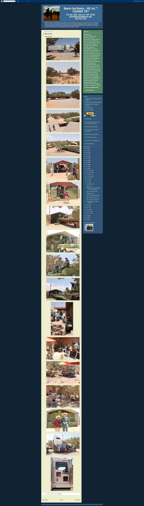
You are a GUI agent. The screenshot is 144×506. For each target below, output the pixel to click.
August (89, 178)
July (88, 180)
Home (61, 499)
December (89, 170)
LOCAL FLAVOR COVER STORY (93, 102)
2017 (87, 158)
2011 (87, 215)
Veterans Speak (89, 107)
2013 (87, 166)
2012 (87, 168)
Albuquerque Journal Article (91, 134)
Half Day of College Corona (93, 195)
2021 (87, 150)
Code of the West (89, 109)
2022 (87, 148)
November (89, 172)
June (88, 182)
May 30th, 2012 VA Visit (92, 197)
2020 (87, 152)
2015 (87, 162)
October (89, 174)
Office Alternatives (89, 143)
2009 (87, 219)
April (88, 207)
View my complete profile (91, 87)
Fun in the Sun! (90, 183)
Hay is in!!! (48, 34)
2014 (87, 164)
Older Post (77, 499)
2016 (87, 160)
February (89, 211)
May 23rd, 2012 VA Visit (92, 199)
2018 (87, 156)
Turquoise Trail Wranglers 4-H (92, 140)
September (89, 176)
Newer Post (45, 499)
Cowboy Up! (88, 34)
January (89, 213)
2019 (87, 154)
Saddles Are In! (90, 193)
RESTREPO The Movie (91, 137)
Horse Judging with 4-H (92, 191)
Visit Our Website (89, 90)
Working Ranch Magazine (91, 126)
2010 (87, 217)
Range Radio (88, 118)
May (88, 205)
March (88, 209)
